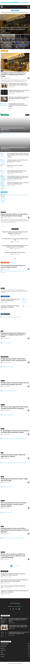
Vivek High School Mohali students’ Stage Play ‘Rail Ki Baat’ (14, 479)
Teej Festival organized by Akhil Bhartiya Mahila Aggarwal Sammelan (15, 12)
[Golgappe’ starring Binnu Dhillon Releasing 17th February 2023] (15, 142)
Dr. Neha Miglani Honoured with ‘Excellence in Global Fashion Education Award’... (18, 105)
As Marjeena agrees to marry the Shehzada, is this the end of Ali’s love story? (17, 160)
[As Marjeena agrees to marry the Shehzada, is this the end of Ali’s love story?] (3, 162)
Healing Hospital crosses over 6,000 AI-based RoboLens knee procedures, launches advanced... (15, 530)
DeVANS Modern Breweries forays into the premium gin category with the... (19, 91)
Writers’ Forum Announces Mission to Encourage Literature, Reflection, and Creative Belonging (13, 555)
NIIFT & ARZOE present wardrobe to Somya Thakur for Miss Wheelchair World (16, 171)
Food (2, 70)
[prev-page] (1, 111)
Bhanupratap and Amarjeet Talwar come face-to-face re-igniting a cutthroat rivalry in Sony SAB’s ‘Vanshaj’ (18, 155)
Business (2, 288)
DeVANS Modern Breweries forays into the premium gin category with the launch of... (22, 39)
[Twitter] (16, 609)
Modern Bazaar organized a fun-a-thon (15, 252)
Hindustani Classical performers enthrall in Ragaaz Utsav (13, 128)
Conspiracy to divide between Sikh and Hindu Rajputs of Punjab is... (10, 306)
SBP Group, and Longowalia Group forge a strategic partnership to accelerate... (19, 97)
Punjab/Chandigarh (4, 356)
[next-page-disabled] (28, 310)
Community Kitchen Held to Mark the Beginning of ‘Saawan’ (13, 455)
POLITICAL (3, 650)
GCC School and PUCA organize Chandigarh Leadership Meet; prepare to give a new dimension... (14, 580)
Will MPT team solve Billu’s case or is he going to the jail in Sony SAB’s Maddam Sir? (18, 183)
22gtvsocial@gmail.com (17, 606)
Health (2, 526)
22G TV (2, 32)
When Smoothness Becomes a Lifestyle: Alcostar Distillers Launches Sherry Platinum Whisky (13, 504)
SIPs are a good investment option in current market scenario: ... (13, 266)
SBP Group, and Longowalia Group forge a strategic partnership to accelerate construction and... (7, 46)
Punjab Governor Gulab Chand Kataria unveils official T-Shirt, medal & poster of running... (7, 39)
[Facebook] (10, 609)
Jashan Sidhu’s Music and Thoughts (15, 165)
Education (3, 552)
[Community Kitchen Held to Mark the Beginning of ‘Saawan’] (15, 445)
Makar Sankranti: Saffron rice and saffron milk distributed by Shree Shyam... (14, 215)
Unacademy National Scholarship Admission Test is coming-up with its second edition (15, 246)
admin (2, 593)
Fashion (2, 428)
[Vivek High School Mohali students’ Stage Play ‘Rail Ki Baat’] (15, 469)
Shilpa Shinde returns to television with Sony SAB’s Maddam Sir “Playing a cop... (15, 232)
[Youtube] (19, 609)
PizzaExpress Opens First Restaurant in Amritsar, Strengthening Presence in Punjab (14, 29)
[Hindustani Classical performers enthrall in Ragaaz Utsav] (15, 122)
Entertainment (3, 646)
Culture (2, 476)
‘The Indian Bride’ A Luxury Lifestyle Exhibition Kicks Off (15, 239)
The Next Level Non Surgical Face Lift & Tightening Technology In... (10, 299)
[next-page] (3, 111)
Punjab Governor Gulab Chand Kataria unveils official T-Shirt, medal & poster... (18, 84)
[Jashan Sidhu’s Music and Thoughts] (3, 167)
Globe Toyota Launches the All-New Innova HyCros (13, 586)
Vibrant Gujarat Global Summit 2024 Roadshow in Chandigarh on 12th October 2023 (13, 574)
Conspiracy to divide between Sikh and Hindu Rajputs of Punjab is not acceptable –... (14, 591)
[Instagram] (13, 609)
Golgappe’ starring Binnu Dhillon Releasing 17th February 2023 (14, 148)
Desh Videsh (3, 212)
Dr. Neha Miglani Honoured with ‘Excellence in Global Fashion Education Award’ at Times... (22, 46)
